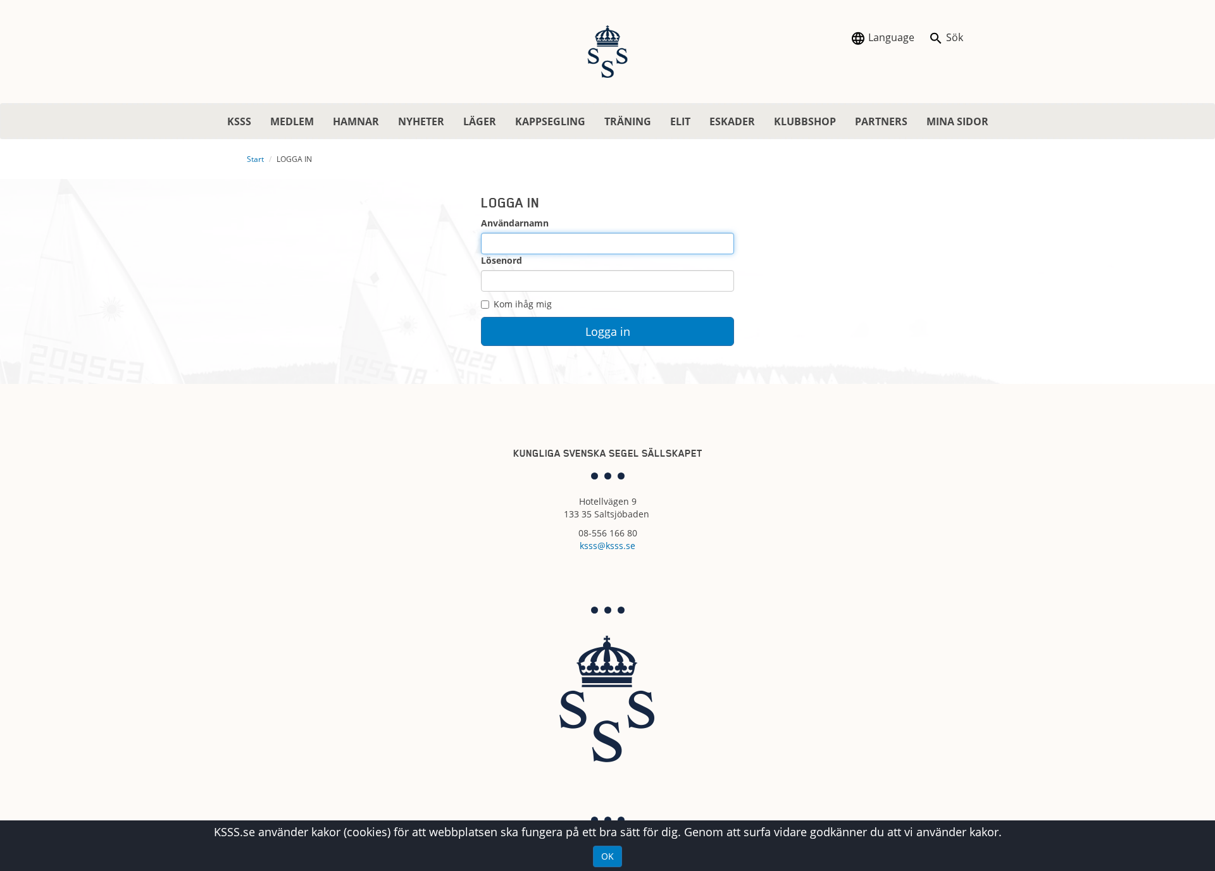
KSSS (239, 121)
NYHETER (421, 121)
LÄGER (479, 121)
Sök (953, 37)
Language (890, 37)
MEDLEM (292, 121)
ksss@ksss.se (607, 546)
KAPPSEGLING (550, 121)
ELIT (680, 121)
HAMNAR (356, 121)
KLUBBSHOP (805, 121)
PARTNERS (881, 121)
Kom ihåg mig (523, 304)
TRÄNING (627, 121)
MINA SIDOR (957, 121)
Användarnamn (515, 223)
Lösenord (501, 260)
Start (255, 159)
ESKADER (732, 121)
